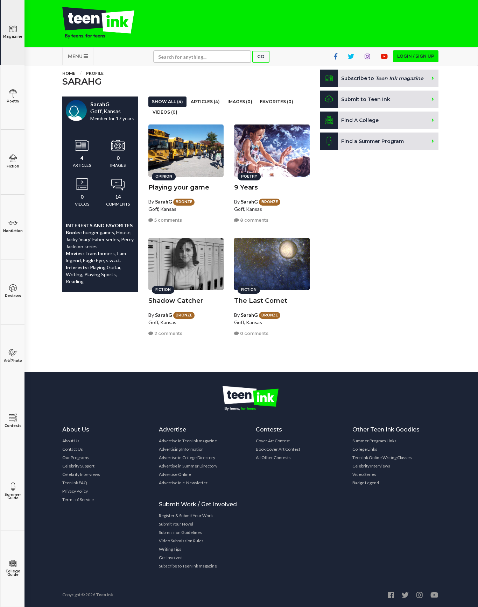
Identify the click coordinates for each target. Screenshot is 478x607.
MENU (76, 56)
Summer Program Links (374, 440)
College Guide (13, 573)
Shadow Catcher (175, 301)
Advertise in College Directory (187, 457)
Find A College (360, 120)
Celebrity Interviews (81, 474)
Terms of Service (78, 499)
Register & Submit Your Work (186, 515)
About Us (70, 440)
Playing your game (178, 187)
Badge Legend (365, 482)
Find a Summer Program (372, 141)
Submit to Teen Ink (365, 99)
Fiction (13, 166)
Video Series (364, 474)
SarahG (163, 202)
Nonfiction (13, 231)
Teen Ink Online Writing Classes (382, 457)
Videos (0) (165, 112)
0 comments (253, 333)
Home (68, 73)
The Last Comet (260, 301)
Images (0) (239, 101)
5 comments (167, 220)
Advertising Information (181, 449)
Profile (95, 73)
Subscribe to (382, 78)
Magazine (12, 36)
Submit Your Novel (176, 524)
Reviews (13, 296)
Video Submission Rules (181, 540)
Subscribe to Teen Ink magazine (188, 566)
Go (261, 56)
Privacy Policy (75, 491)
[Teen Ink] (105, 22)
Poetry (13, 101)
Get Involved (171, 557)
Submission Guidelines (180, 532)
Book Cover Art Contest (278, 449)
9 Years (246, 187)
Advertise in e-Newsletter (183, 482)
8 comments (253, 220)
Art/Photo (13, 360)
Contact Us (72, 449)
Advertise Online (175, 474)
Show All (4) (167, 101)
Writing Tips (170, 549)
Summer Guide (13, 496)
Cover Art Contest (273, 440)
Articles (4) (205, 101)
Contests (13, 425)
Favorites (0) (276, 101)
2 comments (167, 333)
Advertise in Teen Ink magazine (188, 440)
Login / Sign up (415, 56)
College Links (364, 449)
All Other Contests (273, 457)
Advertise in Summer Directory (188, 466)
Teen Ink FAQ (74, 482)
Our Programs (75, 457)
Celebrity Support (78, 466)
